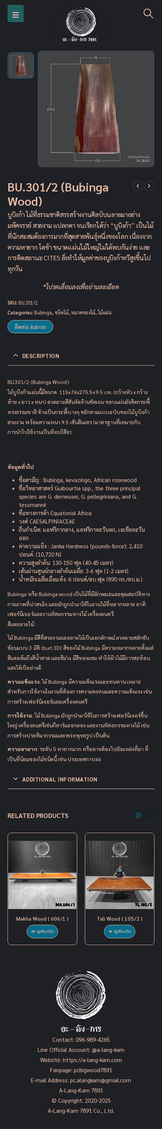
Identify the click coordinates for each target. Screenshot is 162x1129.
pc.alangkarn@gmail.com (100, 1079)
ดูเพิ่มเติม (45, 931)
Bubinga (43, 312)
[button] (138, 815)
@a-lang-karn (108, 1049)
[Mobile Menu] (16, 13)
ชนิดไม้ (62, 312)
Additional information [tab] (60, 779)
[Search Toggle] (148, 13)
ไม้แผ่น (105, 312)
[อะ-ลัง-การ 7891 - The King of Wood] (81, 25)
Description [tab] (41, 355)
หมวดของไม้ (83, 312)
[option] (21, 65)
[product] (42, 875)
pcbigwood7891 (93, 1069)
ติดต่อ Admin (30, 326)
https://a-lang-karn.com (92, 1059)
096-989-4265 (93, 1039)
